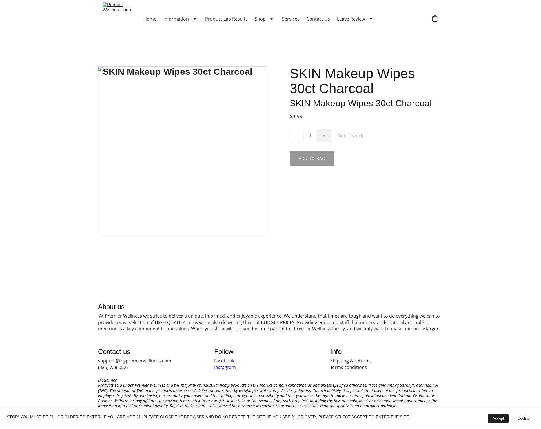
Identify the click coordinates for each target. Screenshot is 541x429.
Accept (498, 418)
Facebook (224, 361)
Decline (524, 418)
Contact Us (318, 19)
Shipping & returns (350, 361)
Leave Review (351, 19)
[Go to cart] (434, 19)
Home (149, 19)
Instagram (225, 367)
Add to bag (312, 158)
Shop (260, 19)
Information (176, 19)
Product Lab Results (226, 19)
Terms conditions (348, 367)
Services (291, 19)
